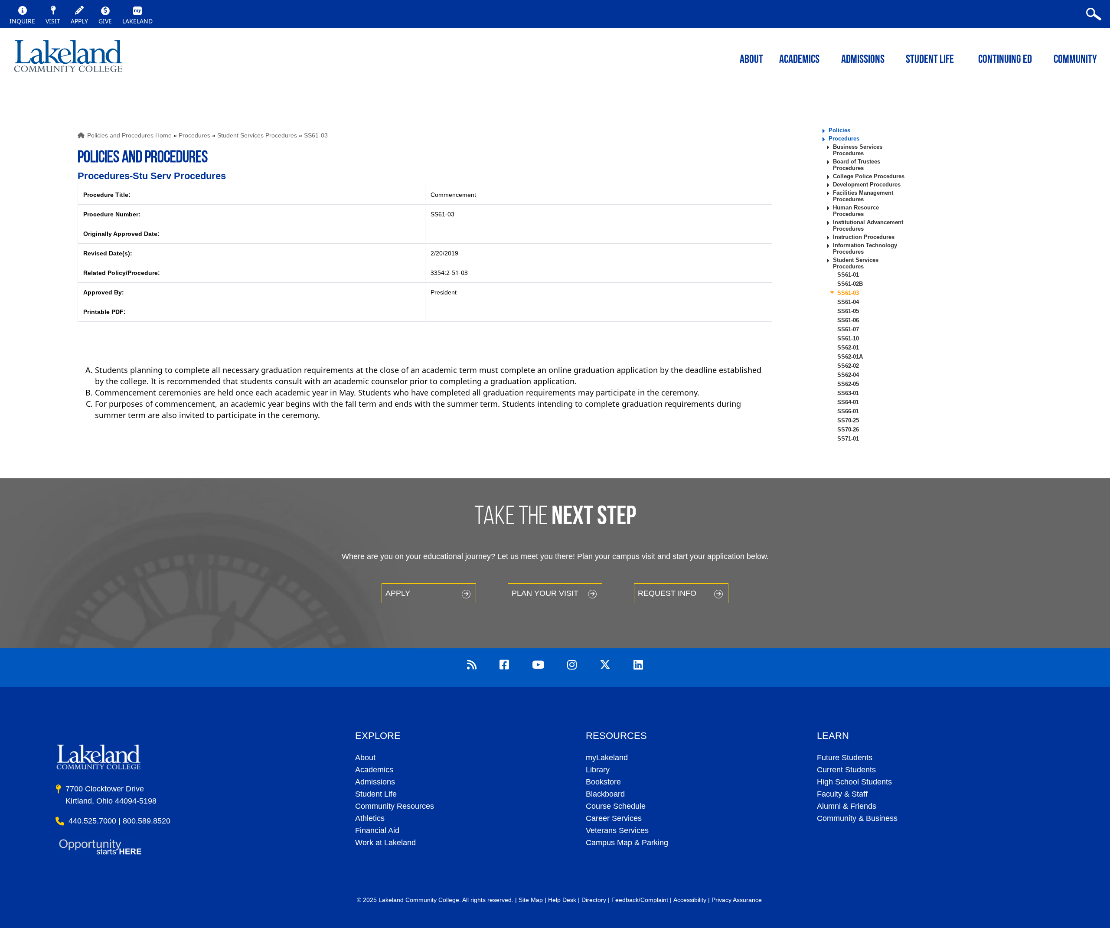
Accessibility (689, 899)
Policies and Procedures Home (129, 135)
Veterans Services (617, 830)
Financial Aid (377, 830)
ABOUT (751, 60)
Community (1075, 60)
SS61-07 (848, 329)
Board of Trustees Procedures (856, 164)
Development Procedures (867, 184)
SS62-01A (850, 356)
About (365, 757)
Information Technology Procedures (865, 248)
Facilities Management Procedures (863, 196)
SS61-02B (850, 284)
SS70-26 (848, 429)
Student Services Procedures (257, 135)
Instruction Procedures (864, 237)
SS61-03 (316, 135)
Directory (593, 899)
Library (598, 769)
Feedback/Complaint (639, 899)
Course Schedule (616, 806)
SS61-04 (848, 302)
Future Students (844, 757)
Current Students (846, 769)
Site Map (531, 899)
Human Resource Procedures (856, 210)
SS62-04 (848, 375)
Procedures (194, 135)
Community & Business (857, 818)
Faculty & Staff (842, 794)
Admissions (863, 60)
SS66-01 (848, 411)
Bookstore (603, 782)
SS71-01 (848, 438)
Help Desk (562, 899)
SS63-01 (848, 393)
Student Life (930, 60)
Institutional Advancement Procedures (868, 225)
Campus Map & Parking (627, 842)
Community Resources (394, 806)
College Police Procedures (868, 176)
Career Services (614, 818)
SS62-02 (848, 366)
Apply (397, 593)
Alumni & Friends (846, 806)
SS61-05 (848, 311)
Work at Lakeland (385, 842)
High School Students (854, 782)
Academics (374, 769)
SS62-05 (848, 384)
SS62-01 (848, 347)
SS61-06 (848, 320)
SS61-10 (848, 338)
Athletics (370, 818)
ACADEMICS (799, 60)
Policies (839, 130)
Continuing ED (1005, 60)
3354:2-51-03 (449, 272)
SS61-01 (848, 274)
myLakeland (68, 58)
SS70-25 (848, 420)
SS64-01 (848, 402)
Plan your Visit (545, 593)
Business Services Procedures (857, 150)
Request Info (667, 593)
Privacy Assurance (737, 899)
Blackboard (605, 794)
